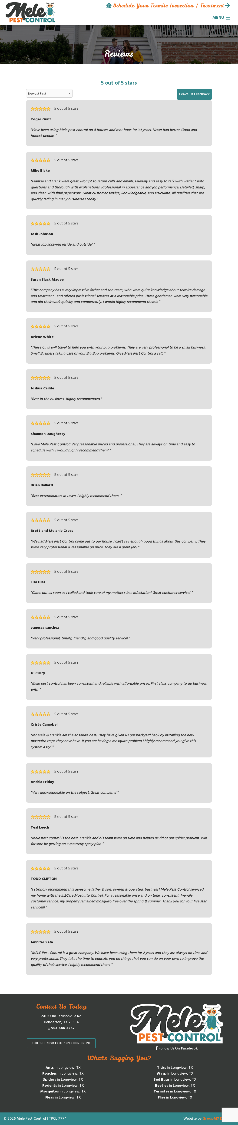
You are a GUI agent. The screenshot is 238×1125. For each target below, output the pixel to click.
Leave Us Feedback (194, 94)
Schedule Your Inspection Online (61, 1043)
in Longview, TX (63, 1068)
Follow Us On (178, 1049)
